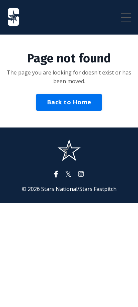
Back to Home (69, 102)
